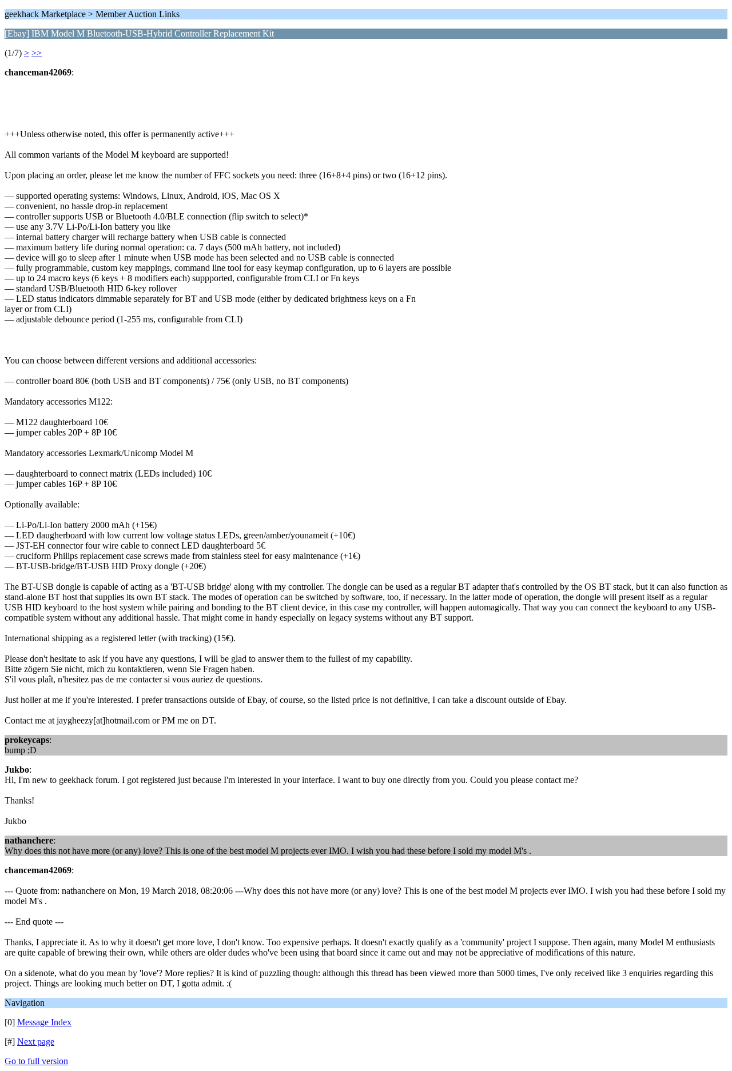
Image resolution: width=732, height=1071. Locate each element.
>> (36, 53)
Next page (35, 1041)
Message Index (44, 1022)
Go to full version (36, 1061)
